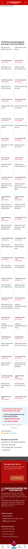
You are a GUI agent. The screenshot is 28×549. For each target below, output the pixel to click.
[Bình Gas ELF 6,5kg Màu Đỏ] (21, 53)
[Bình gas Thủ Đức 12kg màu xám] (7, 170)
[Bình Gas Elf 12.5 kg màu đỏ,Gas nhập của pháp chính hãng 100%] (7, 310)
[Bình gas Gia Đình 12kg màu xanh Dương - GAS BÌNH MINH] (7, 210)
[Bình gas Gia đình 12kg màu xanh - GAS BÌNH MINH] (7, 189)
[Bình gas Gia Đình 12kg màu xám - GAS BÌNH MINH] (21, 210)
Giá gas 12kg (12, 445)
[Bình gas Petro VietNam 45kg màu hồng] (7, 389)
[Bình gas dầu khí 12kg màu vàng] (21, 92)
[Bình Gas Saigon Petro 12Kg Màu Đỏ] (21, 271)
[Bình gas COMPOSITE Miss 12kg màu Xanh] (21, 310)
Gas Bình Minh (18, 447)
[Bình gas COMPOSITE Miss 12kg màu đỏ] (21, 329)
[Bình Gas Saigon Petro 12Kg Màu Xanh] (7, 290)
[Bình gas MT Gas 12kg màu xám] (21, 150)
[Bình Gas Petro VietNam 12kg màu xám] (7, 250)
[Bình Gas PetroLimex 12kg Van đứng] (7, 349)
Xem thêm (13, 428)
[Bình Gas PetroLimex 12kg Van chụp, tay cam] (21, 349)
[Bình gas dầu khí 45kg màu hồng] (7, 368)
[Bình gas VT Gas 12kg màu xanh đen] (21, 111)
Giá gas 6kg (5, 445)
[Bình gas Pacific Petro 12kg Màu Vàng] (21, 72)
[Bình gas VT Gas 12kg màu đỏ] (7, 131)
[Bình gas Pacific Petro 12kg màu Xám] (7, 72)
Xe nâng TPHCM (6, 450)
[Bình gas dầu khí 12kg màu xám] (21, 131)
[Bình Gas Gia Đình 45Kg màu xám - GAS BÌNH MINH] (21, 368)
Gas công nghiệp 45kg (7, 447)
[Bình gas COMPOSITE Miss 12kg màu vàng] (7, 329)
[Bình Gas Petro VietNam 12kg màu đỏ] (21, 170)
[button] (2, 2)
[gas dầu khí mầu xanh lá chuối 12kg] (7, 92)
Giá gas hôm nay (6, 442)
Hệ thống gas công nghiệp (18, 442)
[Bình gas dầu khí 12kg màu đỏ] (7, 111)
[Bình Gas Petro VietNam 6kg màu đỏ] (7, 53)
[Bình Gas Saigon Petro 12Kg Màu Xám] (7, 271)
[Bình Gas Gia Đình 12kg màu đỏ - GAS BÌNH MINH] (21, 231)
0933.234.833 (12, 421)
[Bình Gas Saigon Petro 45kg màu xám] (21, 389)
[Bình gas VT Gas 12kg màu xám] (7, 150)
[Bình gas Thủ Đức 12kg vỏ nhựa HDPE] (21, 290)
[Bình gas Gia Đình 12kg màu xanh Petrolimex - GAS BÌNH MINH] (21, 189)
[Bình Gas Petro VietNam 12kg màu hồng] (21, 250)
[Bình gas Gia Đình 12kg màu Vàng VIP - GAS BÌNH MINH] (7, 231)
